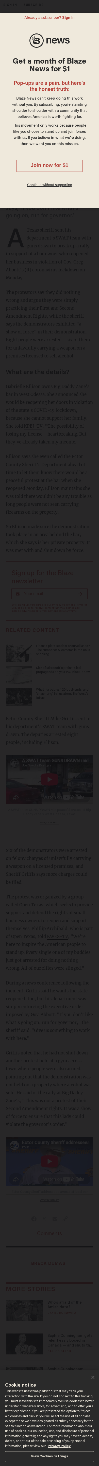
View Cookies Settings (49, 1456)
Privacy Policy (59, 1446)
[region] (49, 1418)
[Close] (92, 1377)
